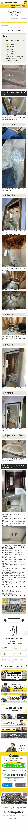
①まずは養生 (10, 44)
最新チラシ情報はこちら (9, 593)
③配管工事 (10, 49)
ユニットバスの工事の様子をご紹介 (15, 41)
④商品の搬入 (10, 51)
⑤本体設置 (10, 54)
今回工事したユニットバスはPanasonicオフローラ (14, 59)
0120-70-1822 (16, 592)
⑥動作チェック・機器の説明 (15, 56)
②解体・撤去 (10, 47)
